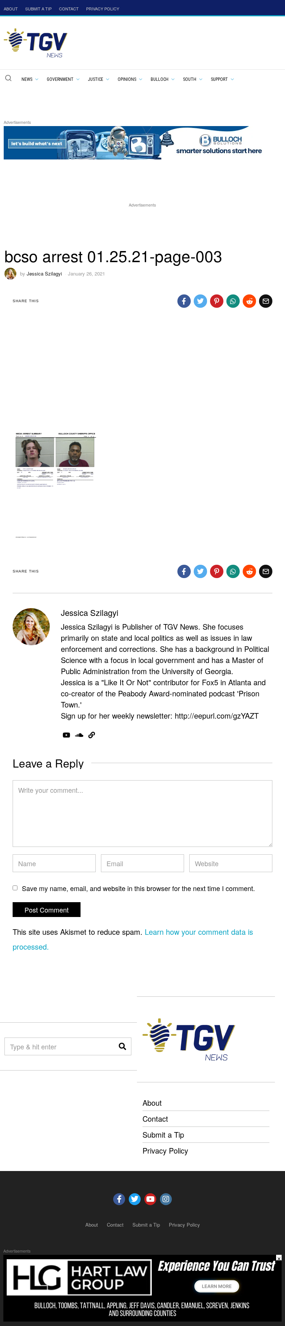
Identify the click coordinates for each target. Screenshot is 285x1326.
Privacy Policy (165, 1150)
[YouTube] (66, 734)
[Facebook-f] (119, 1199)
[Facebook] (184, 301)
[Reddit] (249, 301)
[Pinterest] (216, 301)
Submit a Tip (163, 1134)
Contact (155, 1118)
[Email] (265, 301)
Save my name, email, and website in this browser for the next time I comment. (138, 888)
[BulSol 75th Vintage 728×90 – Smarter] (139, 141)
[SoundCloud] (79, 734)
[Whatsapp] (233, 301)
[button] (8, 78)
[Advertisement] (142, 226)
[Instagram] (166, 1199)
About (152, 1102)
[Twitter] (200, 301)
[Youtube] (150, 1199)
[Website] (91, 734)
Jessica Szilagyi (44, 273)
